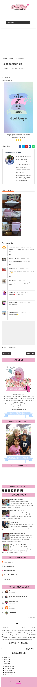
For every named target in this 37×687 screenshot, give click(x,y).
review (17, 639)
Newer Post (6, 353)
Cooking (29, 630)
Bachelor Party (26, 628)
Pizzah (11, 591)
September (8, 672)
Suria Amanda (13, 247)
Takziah (25, 635)
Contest (13, 630)
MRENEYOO (12, 268)
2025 (5, 659)
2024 (5, 661)
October (7, 670)
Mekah (15, 632)
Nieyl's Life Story (9, 570)
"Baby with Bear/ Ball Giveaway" (20, 545)
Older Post (30, 353)
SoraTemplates (15, 681)
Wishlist (14, 637)
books (19, 637)
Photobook (32, 633)
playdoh (13, 639)
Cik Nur (11, 292)
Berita (33, 628)
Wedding (32, 635)
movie (30, 637)
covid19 (24, 637)
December (8, 666)
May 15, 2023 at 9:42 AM (20, 280)
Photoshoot (5, 635)
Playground (13, 635)
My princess (14, 522)
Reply (10, 254)
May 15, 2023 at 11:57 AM (21, 292)
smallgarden (23, 639)
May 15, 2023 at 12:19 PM (25, 302)
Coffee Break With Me (11, 575)
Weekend (6, 637)
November (8, 668)
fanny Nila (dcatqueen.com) (18, 596)
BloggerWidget (31, 617)
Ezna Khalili (12, 612)
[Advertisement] (18, 42)
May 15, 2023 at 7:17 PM (23, 312)
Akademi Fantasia (12, 628)
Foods (4, 632)
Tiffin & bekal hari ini (17, 511)
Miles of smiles (8, 562)
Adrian (4, 628)
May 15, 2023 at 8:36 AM (23, 258)
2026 (5, 657)
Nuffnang (25, 633)
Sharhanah (12, 258)
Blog (3, 630)
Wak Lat (11, 280)
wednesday (29, 639)
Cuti (34, 630)
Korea (10, 633)
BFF (19, 628)
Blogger (8, 630)
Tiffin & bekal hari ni (16, 499)
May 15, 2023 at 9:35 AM (22, 268)
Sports (20, 635)
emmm (22, 68)
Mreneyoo (7, 579)
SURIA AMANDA (9, 566)
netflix (9, 639)
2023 (5, 664)
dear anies (12, 312)
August (7, 674)
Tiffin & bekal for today (17, 533)
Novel (19, 633)
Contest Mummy (21, 630)
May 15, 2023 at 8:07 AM (24, 247)
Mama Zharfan (13, 302)
